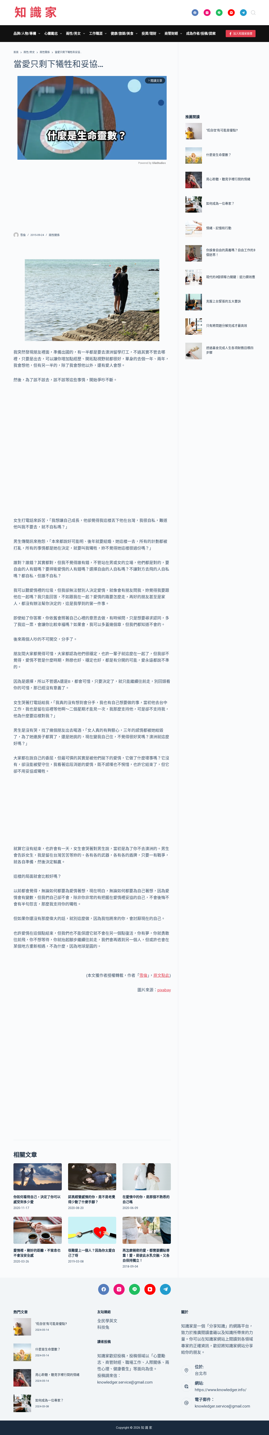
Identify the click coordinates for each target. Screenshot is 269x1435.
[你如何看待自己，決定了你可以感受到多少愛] (37, 1176)
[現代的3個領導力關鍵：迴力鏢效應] (193, 277)
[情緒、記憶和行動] (193, 229)
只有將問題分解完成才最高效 (226, 326)
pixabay (164, 990)
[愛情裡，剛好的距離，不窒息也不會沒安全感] (37, 1230)
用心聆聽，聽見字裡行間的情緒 (228, 179)
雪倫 (143, 975)
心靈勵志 (51, 33)
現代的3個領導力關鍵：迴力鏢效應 (230, 277)
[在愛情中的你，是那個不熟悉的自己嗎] (147, 1176)
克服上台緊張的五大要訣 (223, 301)
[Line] (219, 12)
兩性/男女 (73, 33)
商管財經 (171, 33)
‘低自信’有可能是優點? (222, 130)
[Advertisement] (92, 195)
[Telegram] (243, 12)
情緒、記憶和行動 (218, 228)
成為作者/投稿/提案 (201, 33)
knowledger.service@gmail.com (222, 1406)
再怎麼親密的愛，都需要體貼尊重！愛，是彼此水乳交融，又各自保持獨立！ (146, 1255)
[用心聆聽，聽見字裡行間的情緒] (193, 180)
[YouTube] (231, 12)
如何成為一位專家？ (220, 204)
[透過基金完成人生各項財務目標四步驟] (193, 351)
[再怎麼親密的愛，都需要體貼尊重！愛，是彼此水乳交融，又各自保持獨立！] (147, 1230)
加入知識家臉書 (242, 33)
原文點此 (161, 975)
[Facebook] (195, 12)
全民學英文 (107, 1321)
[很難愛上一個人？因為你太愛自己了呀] (92, 1230)
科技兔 (103, 1327)
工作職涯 (96, 33)
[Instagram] (207, 12)
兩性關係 (54, 235)
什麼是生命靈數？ (218, 155)
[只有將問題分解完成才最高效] (193, 326)
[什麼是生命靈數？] (193, 155)
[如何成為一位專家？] (193, 204)
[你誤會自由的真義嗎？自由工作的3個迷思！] (193, 253)
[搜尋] (253, 12)
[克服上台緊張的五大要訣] (193, 302)
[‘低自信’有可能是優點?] (193, 131)
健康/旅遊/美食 (122, 33)
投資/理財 (149, 33)
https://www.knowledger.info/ (221, 1389)
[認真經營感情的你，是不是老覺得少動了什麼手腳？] (92, 1176)
